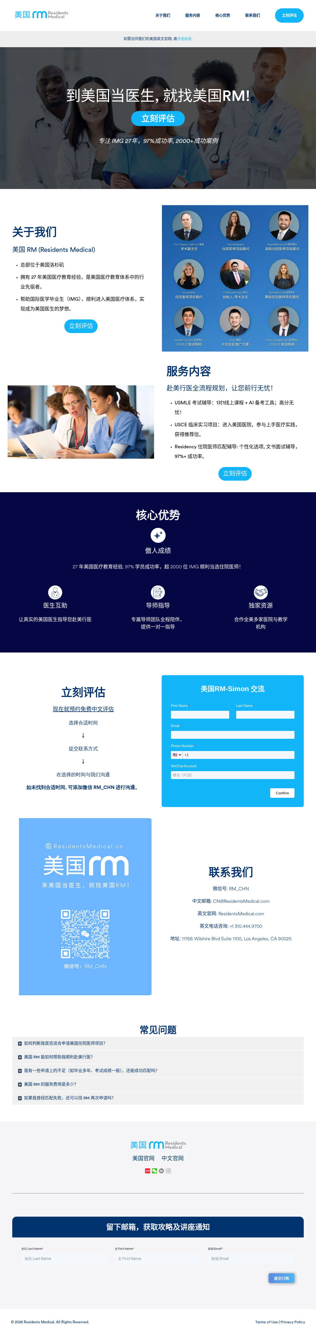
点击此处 (184, 38)
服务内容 (192, 15)
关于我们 (162, 15)
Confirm (282, 793)
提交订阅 (281, 1278)
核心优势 (222, 15)
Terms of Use (266, 1322)
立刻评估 (289, 15)
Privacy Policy (293, 1322)
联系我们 (252, 15)
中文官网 (172, 1158)
